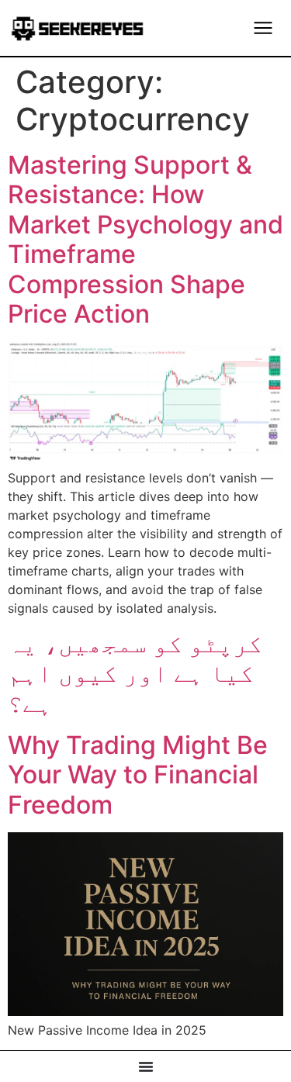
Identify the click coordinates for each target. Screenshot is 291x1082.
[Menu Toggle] (263, 28)
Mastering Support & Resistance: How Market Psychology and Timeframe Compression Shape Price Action (145, 239)
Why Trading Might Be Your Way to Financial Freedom (138, 775)
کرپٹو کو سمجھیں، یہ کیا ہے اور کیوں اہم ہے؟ (135, 673)
